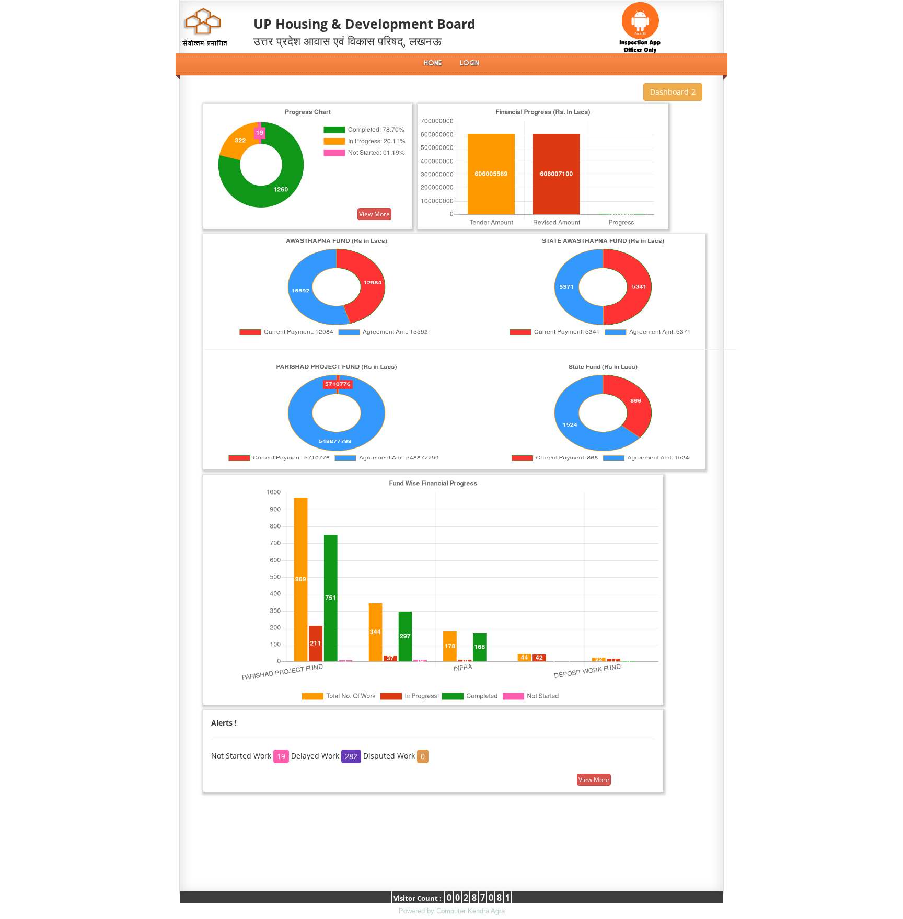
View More (374, 214)
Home (433, 63)
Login (469, 63)
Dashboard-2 (673, 92)
